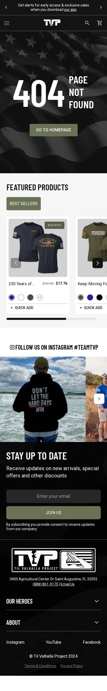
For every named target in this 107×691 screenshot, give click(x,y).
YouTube (53, 642)
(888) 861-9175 (45, 584)
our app (70, 9)
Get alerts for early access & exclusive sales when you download (53, 7)
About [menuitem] (13, 622)
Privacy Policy (72, 666)
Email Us (68, 584)
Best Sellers (24, 203)
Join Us (53, 512)
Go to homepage (53, 129)
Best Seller (54, 225)
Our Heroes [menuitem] (19, 601)
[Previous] (8, 399)
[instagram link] (43, 399)
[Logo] (52, 23)
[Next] (99, 399)
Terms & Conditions (40, 666)
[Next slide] (97, 263)
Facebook (92, 642)
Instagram (15, 642)
